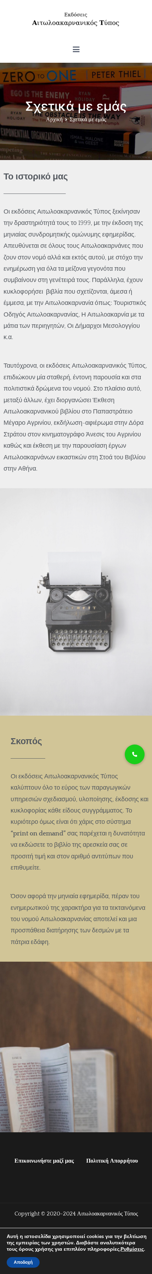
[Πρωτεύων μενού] (76, 49)
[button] (135, 754)
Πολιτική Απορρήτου (112, 1161)
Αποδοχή (23, 1262)
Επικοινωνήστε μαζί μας (44, 1161)
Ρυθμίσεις (132, 1249)
